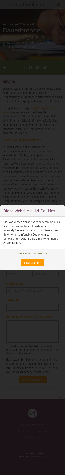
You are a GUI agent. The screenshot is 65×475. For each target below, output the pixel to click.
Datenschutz (30, 254)
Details (21, 254)
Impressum (42, 254)
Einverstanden (32, 262)
